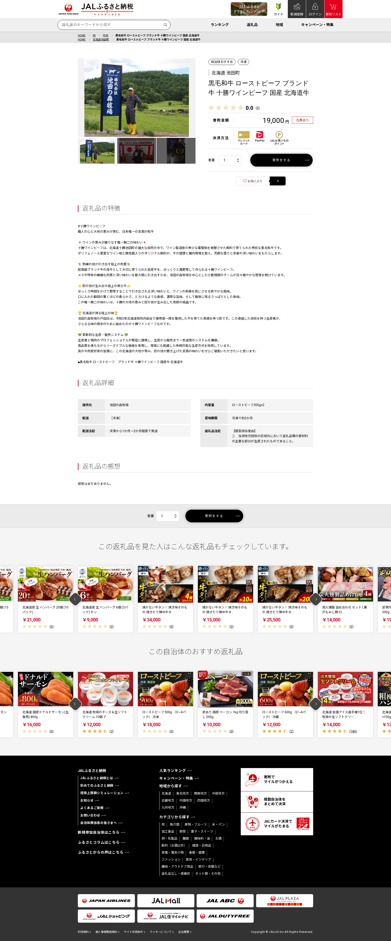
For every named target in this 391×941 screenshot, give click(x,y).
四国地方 (203, 800)
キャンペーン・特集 (317, 25)
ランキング (220, 25)
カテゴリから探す (174, 817)
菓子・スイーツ (202, 831)
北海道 (166, 793)
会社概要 (183, 932)
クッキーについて (161, 932)
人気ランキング (172, 771)
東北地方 (182, 793)
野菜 (182, 831)
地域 (279, 25)
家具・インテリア (198, 859)
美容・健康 (197, 852)
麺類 (186, 838)
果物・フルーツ (196, 824)
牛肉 (105, 35)
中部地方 (218, 793)
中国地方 (185, 800)
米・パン (218, 824)
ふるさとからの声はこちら (101, 852)
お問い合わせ (90, 815)
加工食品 (168, 831)
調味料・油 (202, 838)
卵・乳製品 (169, 838)
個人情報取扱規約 (106, 932)
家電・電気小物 (173, 852)
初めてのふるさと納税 (97, 785)
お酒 (218, 838)
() (258, 108)
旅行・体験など (209, 866)
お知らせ (87, 800)
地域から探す (170, 786)
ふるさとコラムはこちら (99, 842)
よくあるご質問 (92, 808)
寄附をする (281, 160)
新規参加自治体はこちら (99, 832)
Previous (75, 599)
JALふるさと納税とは (96, 778)
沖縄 (182, 807)
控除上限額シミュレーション (102, 793)
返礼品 (252, 25)
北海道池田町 (101, 39)
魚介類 (174, 824)
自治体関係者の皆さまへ (98, 823)
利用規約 (83, 932)
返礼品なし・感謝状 (176, 873)
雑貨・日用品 (201, 845)
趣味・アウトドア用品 (177, 866)
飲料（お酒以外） (174, 845)
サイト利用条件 (133, 932)
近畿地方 (168, 800)
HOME (82, 35)
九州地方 (168, 807)
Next (316, 599)
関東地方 (200, 793)
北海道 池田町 (226, 73)
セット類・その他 (208, 873)
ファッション (171, 859)
